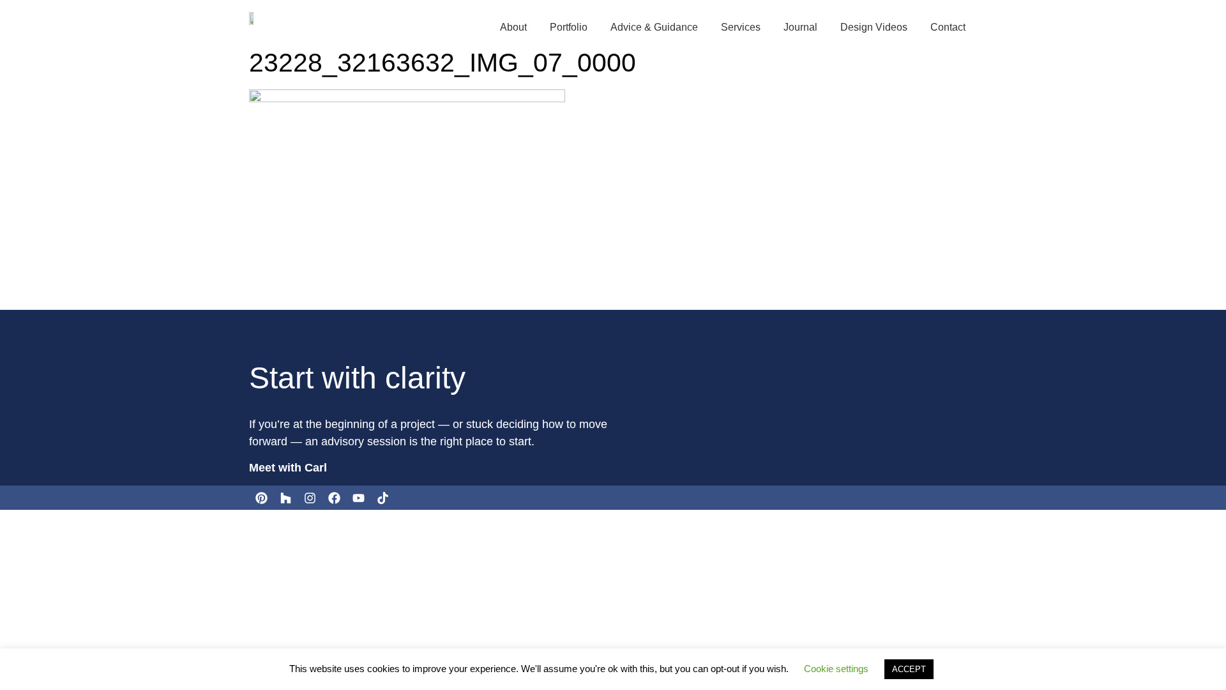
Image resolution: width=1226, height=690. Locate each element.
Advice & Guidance (654, 27)
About (513, 27)
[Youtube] (358, 498)
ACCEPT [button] (909, 669)
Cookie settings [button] (836, 668)
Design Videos (873, 27)
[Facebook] (334, 498)
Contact (947, 27)
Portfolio (568, 27)
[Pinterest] (261, 498)
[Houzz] (285, 498)
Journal (800, 27)
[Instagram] (310, 498)
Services (741, 27)
